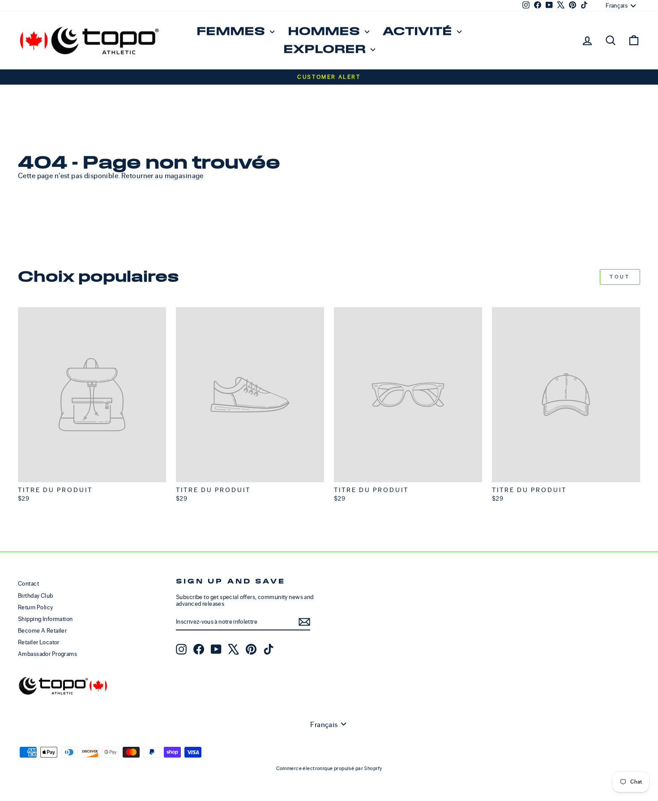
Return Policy (35, 607)
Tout (620, 276)
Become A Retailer (42, 630)
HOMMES (325, 31)
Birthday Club (35, 595)
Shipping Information (45, 619)
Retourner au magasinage (162, 176)
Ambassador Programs (47, 654)
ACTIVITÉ (419, 31)
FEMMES (232, 31)
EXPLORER (325, 49)
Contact (28, 583)
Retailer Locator (39, 642)
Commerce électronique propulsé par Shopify (329, 768)
